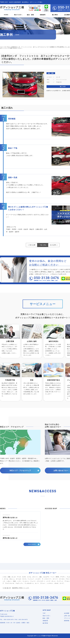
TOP (44, 613)
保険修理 (45, 620)
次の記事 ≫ (54, 245)
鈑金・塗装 (46, 618)
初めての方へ (46, 615)
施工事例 (45, 623)
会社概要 (66, 613)
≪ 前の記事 (31, 245)
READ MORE (32, 544)
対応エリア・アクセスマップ (20, 470)
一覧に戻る (42, 245)
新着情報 (66, 620)
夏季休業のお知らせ (10, 517)
